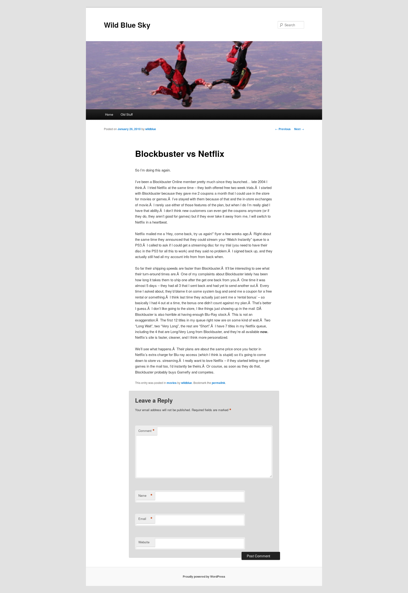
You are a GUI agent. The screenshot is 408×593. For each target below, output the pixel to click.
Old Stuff (127, 114)
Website (143, 542)
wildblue (150, 129)
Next (299, 129)
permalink (218, 383)
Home (109, 114)
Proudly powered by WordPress (204, 576)
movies (172, 383)
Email (145, 519)
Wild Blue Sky (127, 25)
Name (145, 495)
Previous (283, 129)
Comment (146, 431)
